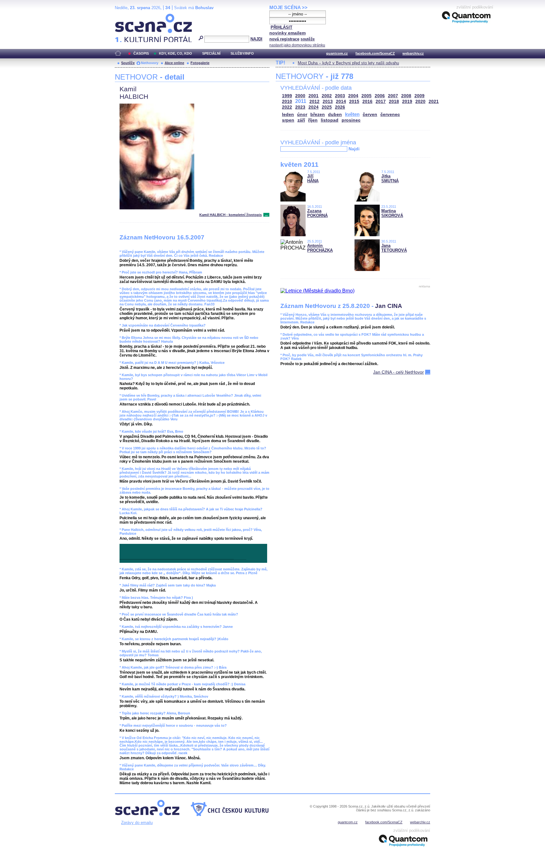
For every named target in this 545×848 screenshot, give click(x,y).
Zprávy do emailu (137, 822)
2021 (434, 101)
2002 (327, 95)
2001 (313, 95)
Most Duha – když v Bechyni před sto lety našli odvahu (348, 63)
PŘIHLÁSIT (281, 27)
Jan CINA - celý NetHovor (398, 372)
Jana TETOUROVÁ (394, 248)
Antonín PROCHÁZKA (320, 248)
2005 (366, 95)
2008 (406, 95)
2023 (300, 107)
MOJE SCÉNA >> (288, 7)
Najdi (354, 148)
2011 (300, 101)
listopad (329, 120)
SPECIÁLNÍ (211, 53)
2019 (407, 101)
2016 (367, 101)
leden (288, 114)
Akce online (174, 63)
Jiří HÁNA (313, 178)
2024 (313, 107)
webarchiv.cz (413, 53)
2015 (354, 101)
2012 (314, 101)
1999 (287, 95)
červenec (390, 114)
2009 (419, 95)
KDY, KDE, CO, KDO (175, 53)
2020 (420, 101)
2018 (394, 101)
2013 (328, 101)
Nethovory (149, 63)
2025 (327, 107)
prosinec (351, 120)
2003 (340, 95)
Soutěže (128, 63)
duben (335, 114)
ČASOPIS (141, 53)
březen (317, 114)
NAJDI (256, 39)
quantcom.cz (337, 53)
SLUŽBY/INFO (242, 53)
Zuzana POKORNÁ (317, 213)
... (266, 215)
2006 (380, 95)
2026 (340, 107)
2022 (287, 107)
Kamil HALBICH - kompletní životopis (230, 215)
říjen (313, 120)
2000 (300, 95)
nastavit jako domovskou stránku (297, 45)
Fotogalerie (199, 63)
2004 (353, 95)
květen (352, 114)
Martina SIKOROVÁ (392, 213)
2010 (287, 101)
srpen (288, 120)
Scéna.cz (126, 16)
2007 (393, 95)
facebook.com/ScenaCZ (375, 53)
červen (370, 114)
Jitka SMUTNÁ (390, 178)
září (301, 120)
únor (302, 114)
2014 (341, 101)
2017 (381, 101)
